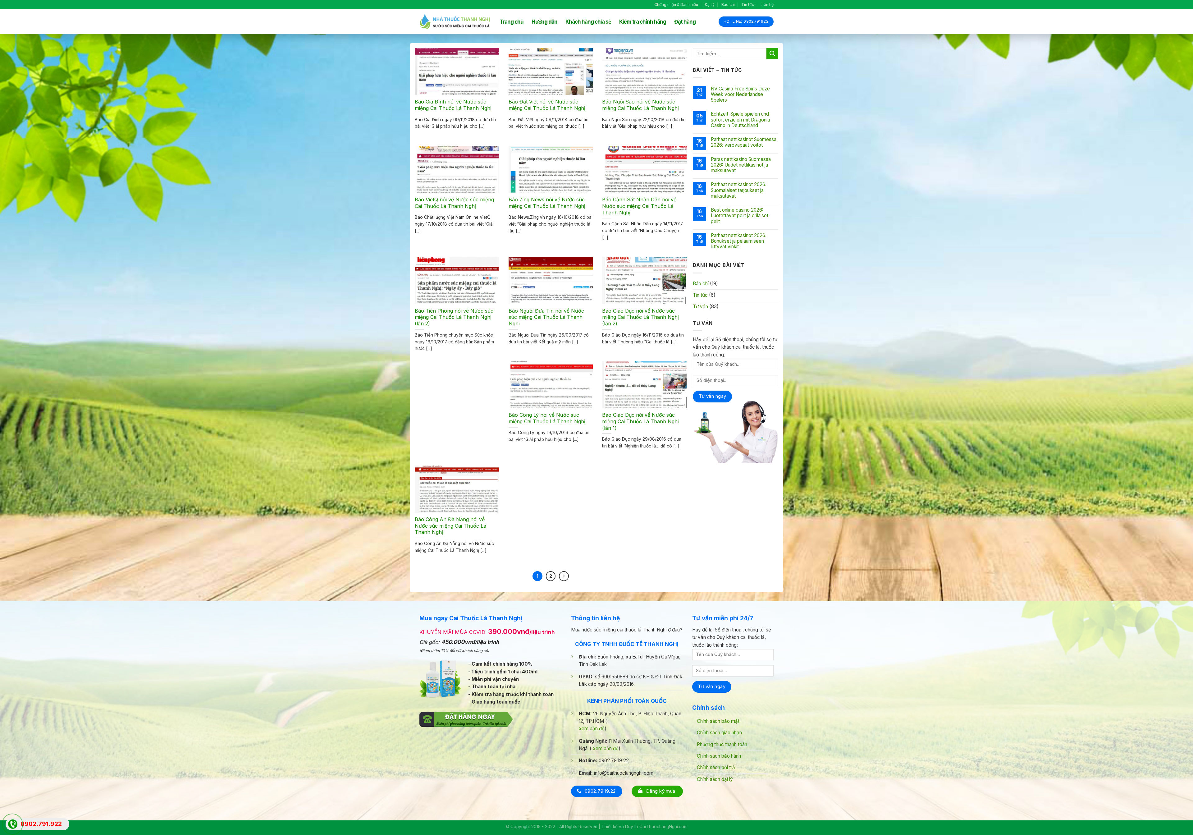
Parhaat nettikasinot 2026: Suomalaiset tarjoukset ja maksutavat (738, 190)
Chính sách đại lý (715, 779)
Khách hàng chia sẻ (588, 22)
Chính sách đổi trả (716, 767)
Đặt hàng (685, 22)
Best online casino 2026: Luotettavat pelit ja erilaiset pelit (739, 215)
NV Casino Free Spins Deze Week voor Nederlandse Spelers (740, 94)
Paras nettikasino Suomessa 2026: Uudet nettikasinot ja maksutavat (741, 165)
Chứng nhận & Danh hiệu (676, 4)
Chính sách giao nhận (719, 733)
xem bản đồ (592, 729)
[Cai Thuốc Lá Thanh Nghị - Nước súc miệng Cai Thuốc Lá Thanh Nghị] (454, 21)
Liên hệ (767, 4)
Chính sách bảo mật (718, 721)
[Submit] (772, 53)
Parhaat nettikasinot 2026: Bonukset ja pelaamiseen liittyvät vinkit (738, 241)
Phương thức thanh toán (722, 744)
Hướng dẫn (544, 22)
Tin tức (747, 4)
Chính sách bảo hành (719, 756)
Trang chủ (511, 22)
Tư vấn (700, 307)
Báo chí (728, 4)
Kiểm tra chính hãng (642, 22)
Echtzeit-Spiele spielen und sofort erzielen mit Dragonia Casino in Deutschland (740, 119)
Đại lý (710, 4)
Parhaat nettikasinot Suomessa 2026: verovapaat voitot (743, 142)
